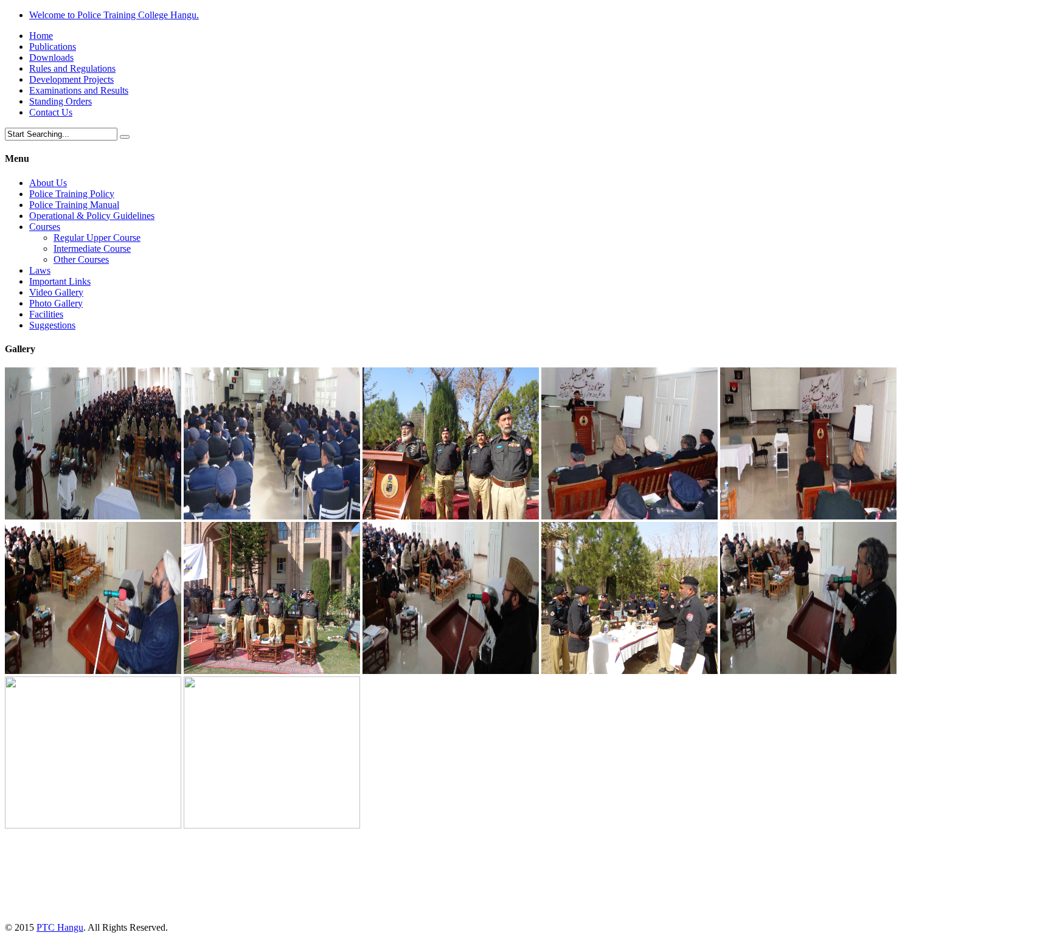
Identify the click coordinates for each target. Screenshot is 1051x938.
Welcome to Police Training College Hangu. (114, 15)
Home (41, 35)
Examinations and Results (78, 90)
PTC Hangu (59, 927)
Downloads (51, 57)
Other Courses (81, 259)
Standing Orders (60, 101)
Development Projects (71, 79)
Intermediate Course (92, 248)
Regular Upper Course (97, 237)
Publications (52, 46)
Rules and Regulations (72, 68)
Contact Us (50, 112)
